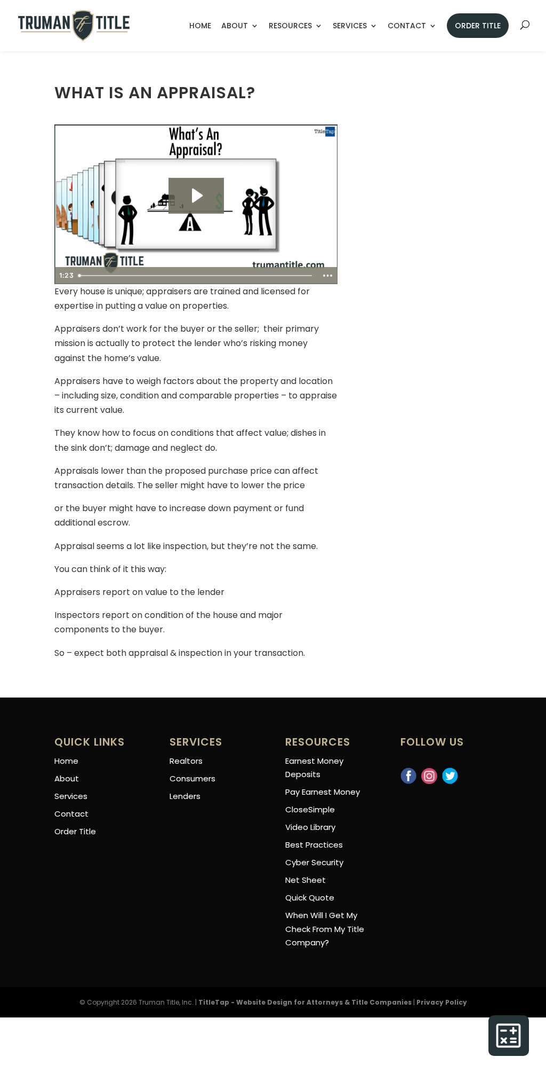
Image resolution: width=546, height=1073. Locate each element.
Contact (407, 26)
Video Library (310, 827)
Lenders (185, 796)
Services (350, 26)
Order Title (478, 25)
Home (200, 26)
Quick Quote (309, 897)
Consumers (192, 778)
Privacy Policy (441, 1002)
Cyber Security (314, 862)
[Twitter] (450, 770)
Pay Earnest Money (322, 791)
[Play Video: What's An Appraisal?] (196, 195)
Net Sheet (305, 880)
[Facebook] (408, 770)
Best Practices (314, 844)
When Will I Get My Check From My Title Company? (324, 929)
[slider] (195, 275)
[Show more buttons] (328, 275)
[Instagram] (429, 770)
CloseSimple (310, 809)
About (234, 26)
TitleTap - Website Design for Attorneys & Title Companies (305, 1002)
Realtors (186, 760)
